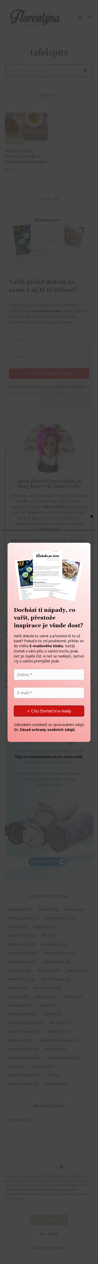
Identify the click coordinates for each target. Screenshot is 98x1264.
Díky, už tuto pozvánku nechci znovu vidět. (49, 756)
